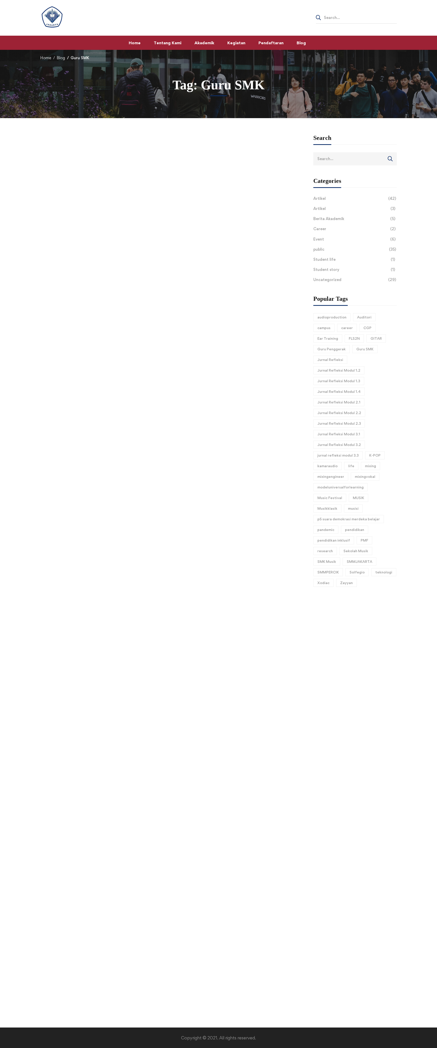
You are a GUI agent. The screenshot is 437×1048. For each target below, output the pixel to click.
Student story (354, 269)
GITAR (376, 338)
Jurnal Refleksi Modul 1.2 (338, 370)
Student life (354, 259)
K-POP (375, 455)
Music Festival (329, 498)
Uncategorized (354, 279)
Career (354, 228)
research (325, 551)
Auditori (364, 317)
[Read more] (173, 144)
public (354, 249)
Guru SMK (365, 349)
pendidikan (354, 529)
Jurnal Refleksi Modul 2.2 (339, 413)
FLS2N (354, 338)
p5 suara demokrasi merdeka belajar (348, 519)
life (351, 466)
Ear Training (327, 338)
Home (45, 57)
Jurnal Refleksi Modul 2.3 (339, 423)
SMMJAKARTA (359, 561)
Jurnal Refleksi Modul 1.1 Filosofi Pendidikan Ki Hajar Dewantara (114, 976)
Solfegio (357, 572)
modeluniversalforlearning (340, 487)
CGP (367, 328)
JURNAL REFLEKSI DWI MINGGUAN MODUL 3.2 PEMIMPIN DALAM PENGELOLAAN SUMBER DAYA (160, 375)
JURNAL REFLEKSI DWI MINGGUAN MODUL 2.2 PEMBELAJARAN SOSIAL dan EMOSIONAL (149, 696)
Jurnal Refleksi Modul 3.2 (339, 444)
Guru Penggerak (331, 349)
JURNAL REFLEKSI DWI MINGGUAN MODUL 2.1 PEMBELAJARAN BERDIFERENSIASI (143, 752)
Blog (61, 57)
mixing (370, 466)
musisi (353, 508)
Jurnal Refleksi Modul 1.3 (338, 381)
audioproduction (331, 317)
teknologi (383, 572)
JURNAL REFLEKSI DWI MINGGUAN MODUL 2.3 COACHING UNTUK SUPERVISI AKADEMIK (150, 640)
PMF (364, 540)
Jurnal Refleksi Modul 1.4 (339, 391)
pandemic (325, 529)
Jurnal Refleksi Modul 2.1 (338, 402)
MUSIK (358, 498)
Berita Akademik (354, 218)
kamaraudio (327, 466)
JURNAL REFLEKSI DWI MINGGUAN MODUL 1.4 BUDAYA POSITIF (120, 808)
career (347, 328)
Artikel (354, 198)
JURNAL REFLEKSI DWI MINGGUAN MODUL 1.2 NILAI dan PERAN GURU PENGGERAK (144, 920)
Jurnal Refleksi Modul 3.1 (338, 434)
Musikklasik (327, 508)
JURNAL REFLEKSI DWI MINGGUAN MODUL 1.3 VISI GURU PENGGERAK (129, 864)
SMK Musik (326, 561)
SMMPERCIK (328, 572)
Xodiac (323, 583)
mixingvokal (365, 476)
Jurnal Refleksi (330, 359)
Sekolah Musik (355, 551)
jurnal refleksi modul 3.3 (338, 455)
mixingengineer (330, 476)
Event (354, 239)
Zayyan (346, 583)
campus (324, 328)
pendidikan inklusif (333, 540)
